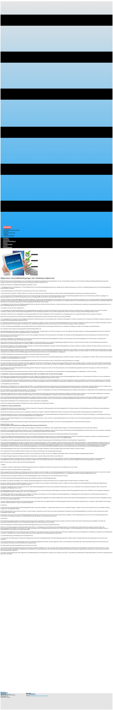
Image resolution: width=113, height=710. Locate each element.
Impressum (3, 691)
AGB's (2, 693)
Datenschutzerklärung (6, 694)
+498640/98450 (32, 693)
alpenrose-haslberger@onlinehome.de (39, 695)
